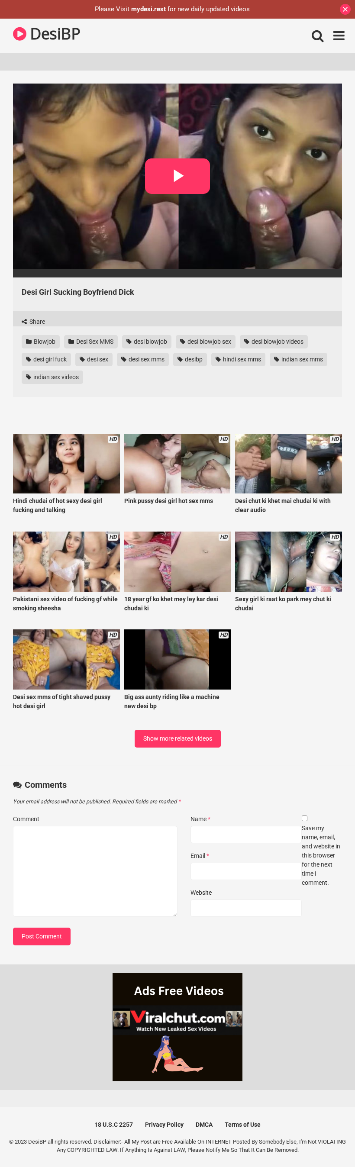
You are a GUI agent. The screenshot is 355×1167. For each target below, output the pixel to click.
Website (201, 892)
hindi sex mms (241, 359)
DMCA (204, 1124)
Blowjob (43, 341)
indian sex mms (301, 359)
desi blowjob (149, 341)
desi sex (97, 359)
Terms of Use (243, 1124)
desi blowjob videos (276, 341)
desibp (193, 359)
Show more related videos (177, 738)
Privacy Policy (164, 1124)
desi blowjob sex (208, 341)
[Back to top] (326, 1141)
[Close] (345, 9)
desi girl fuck (49, 359)
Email (199, 855)
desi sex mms (146, 359)
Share (36, 321)
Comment (26, 819)
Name (200, 819)
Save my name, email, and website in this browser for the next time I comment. (321, 855)
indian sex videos (55, 377)
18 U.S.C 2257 (113, 1124)
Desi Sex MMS (94, 341)
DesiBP (53, 33)
